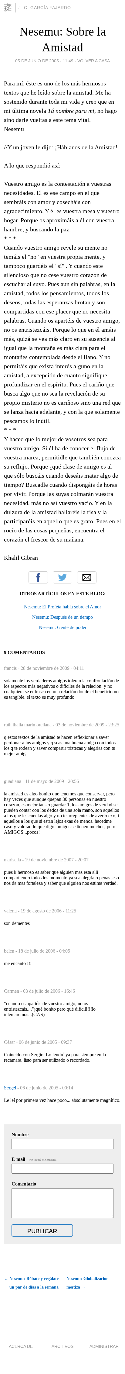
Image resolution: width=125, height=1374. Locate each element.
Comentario (24, 1183)
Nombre (20, 1134)
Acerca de (21, 1346)
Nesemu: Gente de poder (62, 627)
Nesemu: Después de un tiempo (62, 617)
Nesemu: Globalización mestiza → (87, 1282)
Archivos (62, 1346)
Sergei (10, 1087)
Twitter (62, 577)
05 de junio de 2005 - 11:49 (44, 60)
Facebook (38, 577)
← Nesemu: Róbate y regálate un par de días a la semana (31, 1282)
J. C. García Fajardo (45, 7)
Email (86, 577)
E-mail (34, 1159)
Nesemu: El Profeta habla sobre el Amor (62, 606)
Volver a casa (93, 60)
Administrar (104, 1346)
